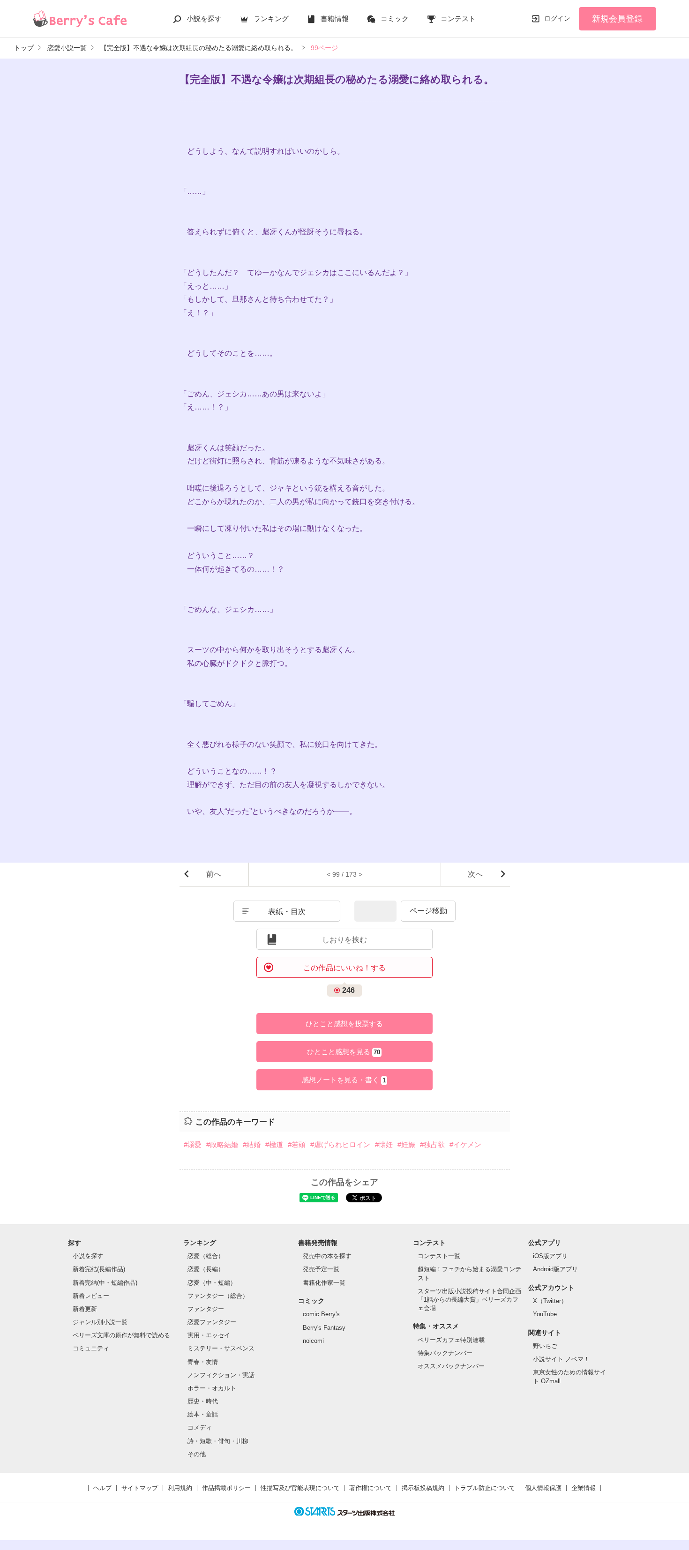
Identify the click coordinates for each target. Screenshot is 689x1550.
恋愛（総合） (205, 1255)
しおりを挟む (344, 940)
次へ (475, 874)
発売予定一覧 (321, 1269)
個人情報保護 (543, 1487)
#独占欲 (432, 1144)
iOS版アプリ (550, 1255)
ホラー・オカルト (211, 1388)
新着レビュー (91, 1295)
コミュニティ (91, 1348)
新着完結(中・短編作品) (105, 1282)
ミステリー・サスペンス (221, 1348)
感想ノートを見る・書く (344, 1080)
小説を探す (204, 18)
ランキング (271, 18)
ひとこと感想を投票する (344, 1024)
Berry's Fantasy (324, 1327)
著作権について (370, 1487)
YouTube (545, 1314)
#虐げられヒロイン (340, 1144)
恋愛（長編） (205, 1269)
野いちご (545, 1345)
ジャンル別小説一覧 (100, 1322)
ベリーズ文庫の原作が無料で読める (121, 1335)
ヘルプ (102, 1487)
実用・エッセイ (208, 1335)
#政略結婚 (222, 1144)
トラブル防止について (484, 1487)
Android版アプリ (555, 1269)
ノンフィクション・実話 (221, 1375)
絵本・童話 (202, 1414)
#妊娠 (406, 1144)
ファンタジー (205, 1308)
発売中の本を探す (327, 1255)
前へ (213, 874)
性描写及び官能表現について (300, 1487)
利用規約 (180, 1487)
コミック (395, 18)
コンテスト (458, 18)
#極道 (274, 1144)
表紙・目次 (287, 912)
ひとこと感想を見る (343, 1052)
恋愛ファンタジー (211, 1322)
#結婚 (252, 1144)
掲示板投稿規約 (423, 1487)
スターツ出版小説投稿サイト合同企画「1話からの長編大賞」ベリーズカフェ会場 (469, 1300)
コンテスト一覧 (439, 1255)
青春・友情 (202, 1361)
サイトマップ (139, 1487)
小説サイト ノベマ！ (561, 1359)
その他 (196, 1454)
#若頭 (297, 1144)
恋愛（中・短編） (211, 1282)
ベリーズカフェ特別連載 (451, 1339)
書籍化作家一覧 (324, 1282)
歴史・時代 (202, 1401)
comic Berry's (321, 1314)
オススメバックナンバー (451, 1366)
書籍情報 (335, 18)
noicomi (313, 1340)
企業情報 (583, 1487)
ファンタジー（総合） (217, 1295)
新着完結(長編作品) (99, 1269)
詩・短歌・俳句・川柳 (217, 1441)
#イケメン (465, 1144)
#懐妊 (384, 1144)
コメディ (199, 1427)
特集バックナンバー (445, 1352)
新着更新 (85, 1308)
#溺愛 (193, 1144)
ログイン (557, 18)
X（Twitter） (550, 1300)
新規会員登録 (617, 18)
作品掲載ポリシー (226, 1487)
